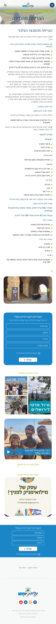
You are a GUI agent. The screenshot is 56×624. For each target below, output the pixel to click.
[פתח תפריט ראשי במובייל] (52, 5)
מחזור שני (22, 568)
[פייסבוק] (35, 602)
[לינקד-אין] (25, 602)
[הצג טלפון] (5, 5)
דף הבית (50, 11)
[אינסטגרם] (30, 602)
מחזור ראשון (32, 568)
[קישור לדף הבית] (28, 6)
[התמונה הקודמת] (48, 290)
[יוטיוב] (21, 602)
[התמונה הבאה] (8, 290)
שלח (29, 360)
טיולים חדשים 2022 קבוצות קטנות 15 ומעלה (31, 11)
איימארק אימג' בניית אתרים (28, 613)
